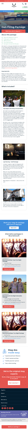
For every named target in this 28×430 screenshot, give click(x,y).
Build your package (13, 427)
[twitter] (5, 408)
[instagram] (10, 408)
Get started (13, 383)
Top (25, 418)
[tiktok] (12, 408)
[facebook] (3, 408)
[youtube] (8, 408)
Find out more (7, 269)
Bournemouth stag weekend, (11, 68)
